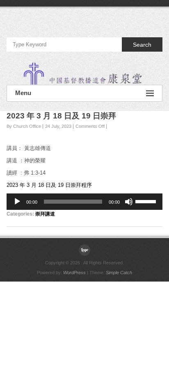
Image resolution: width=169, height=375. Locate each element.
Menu (23, 92)
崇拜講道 (45, 214)
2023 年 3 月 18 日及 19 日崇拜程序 (49, 185)
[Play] (17, 202)
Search (142, 44)
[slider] (146, 200)
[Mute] (129, 202)
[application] (84, 201)
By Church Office (24, 126)
